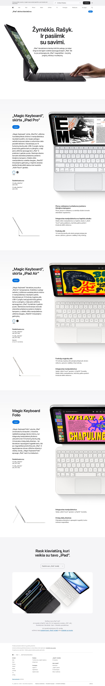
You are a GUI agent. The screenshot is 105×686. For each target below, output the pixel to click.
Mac (13, 660)
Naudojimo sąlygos (50, 683)
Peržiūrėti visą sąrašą (51, 648)
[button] (67, 3)
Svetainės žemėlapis (60, 683)
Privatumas (55, 660)
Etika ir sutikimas (56, 671)
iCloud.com (35, 662)
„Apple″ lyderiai (56, 667)
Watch (13, 666)
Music (13, 668)
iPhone (13, 664)
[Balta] (13, 172)
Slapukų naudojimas (39, 683)
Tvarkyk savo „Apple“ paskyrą (39, 660)
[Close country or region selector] (92, 3)
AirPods (14, 670)
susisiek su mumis (67, 630)
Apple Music (35, 669)
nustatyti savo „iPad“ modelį (49, 630)
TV (13, 672)
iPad (13, 662)
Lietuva (91, 683)
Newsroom (54, 665)
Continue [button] (86, 3)
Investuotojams (55, 669)
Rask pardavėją (15, 679)
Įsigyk (91, 11)
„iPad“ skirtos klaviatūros (22, 12)
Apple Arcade (35, 671)
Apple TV (34, 667)
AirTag (13, 674)
